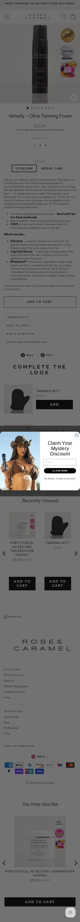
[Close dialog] (77, 435)
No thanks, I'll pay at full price (59, 479)
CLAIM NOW (59, 471)
